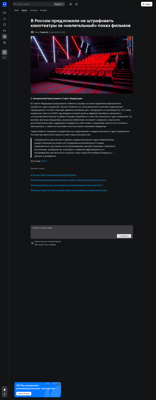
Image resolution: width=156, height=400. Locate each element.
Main (16, 10)
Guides (43, 10)
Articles (33, 10)
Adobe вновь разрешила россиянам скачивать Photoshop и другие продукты (68, 180)
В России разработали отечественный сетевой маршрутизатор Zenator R (67, 185)
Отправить (124, 236)
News (24, 10)
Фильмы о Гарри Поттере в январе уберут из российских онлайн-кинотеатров (69, 190)
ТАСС (44, 161)
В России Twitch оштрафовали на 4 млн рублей (53, 175)
